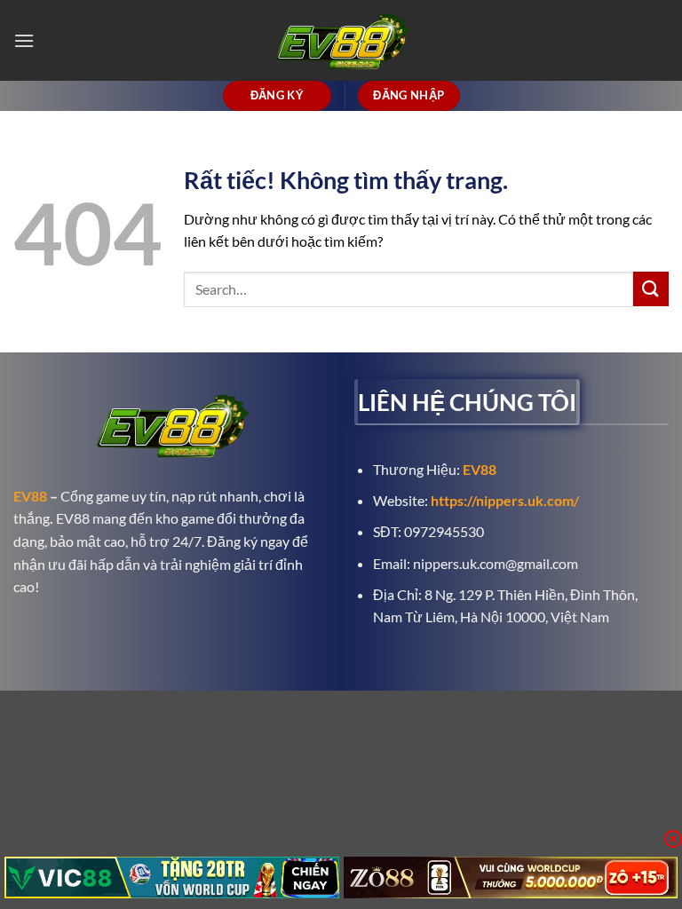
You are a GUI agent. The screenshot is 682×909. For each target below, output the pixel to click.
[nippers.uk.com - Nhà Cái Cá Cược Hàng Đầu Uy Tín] (341, 40)
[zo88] (511, 877)
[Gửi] (651, 289)
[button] (24, 40)
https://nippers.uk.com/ (505, 500)
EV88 (30, 495)
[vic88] (171, 877)
